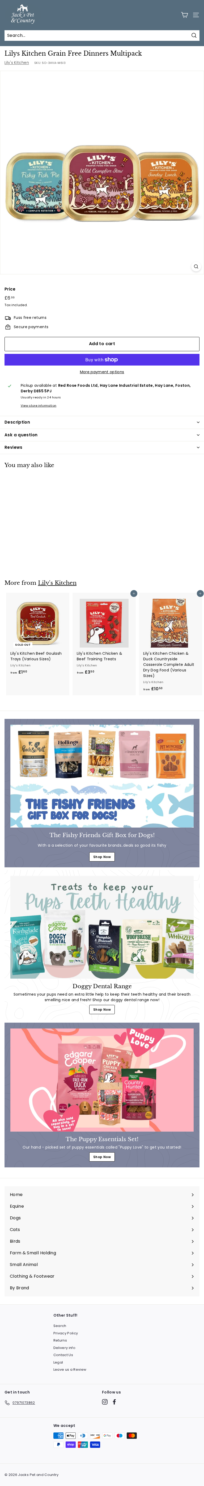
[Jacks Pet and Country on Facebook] (114, 1402)
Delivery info (64, 1347)
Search (59, 1325)
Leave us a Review (70, 1369)
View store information (39, 405)
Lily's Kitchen (17, 62)
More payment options (102, 372)
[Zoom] (196, 266)
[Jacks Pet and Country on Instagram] (105, 1402)
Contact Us (63, 1354)
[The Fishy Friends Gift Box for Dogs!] (102, 776)
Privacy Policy (65, 1333)
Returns (60, 1340)
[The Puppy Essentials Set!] (102, 1079)
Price (10, 289)
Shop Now (102, 857)
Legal (58, 1362)
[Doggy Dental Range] (102, 927)
